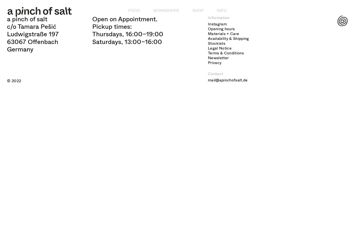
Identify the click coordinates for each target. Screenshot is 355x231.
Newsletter (218, 58)
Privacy (214, 62)
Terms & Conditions (226, 53)
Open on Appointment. (124, 19)
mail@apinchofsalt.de (228, 80)
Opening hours (221, 29)
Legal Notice (220, 48)
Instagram (217, 24)
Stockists (216, 43)
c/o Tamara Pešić (31, 26)
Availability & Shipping (228, 38)
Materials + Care (223, 33)
